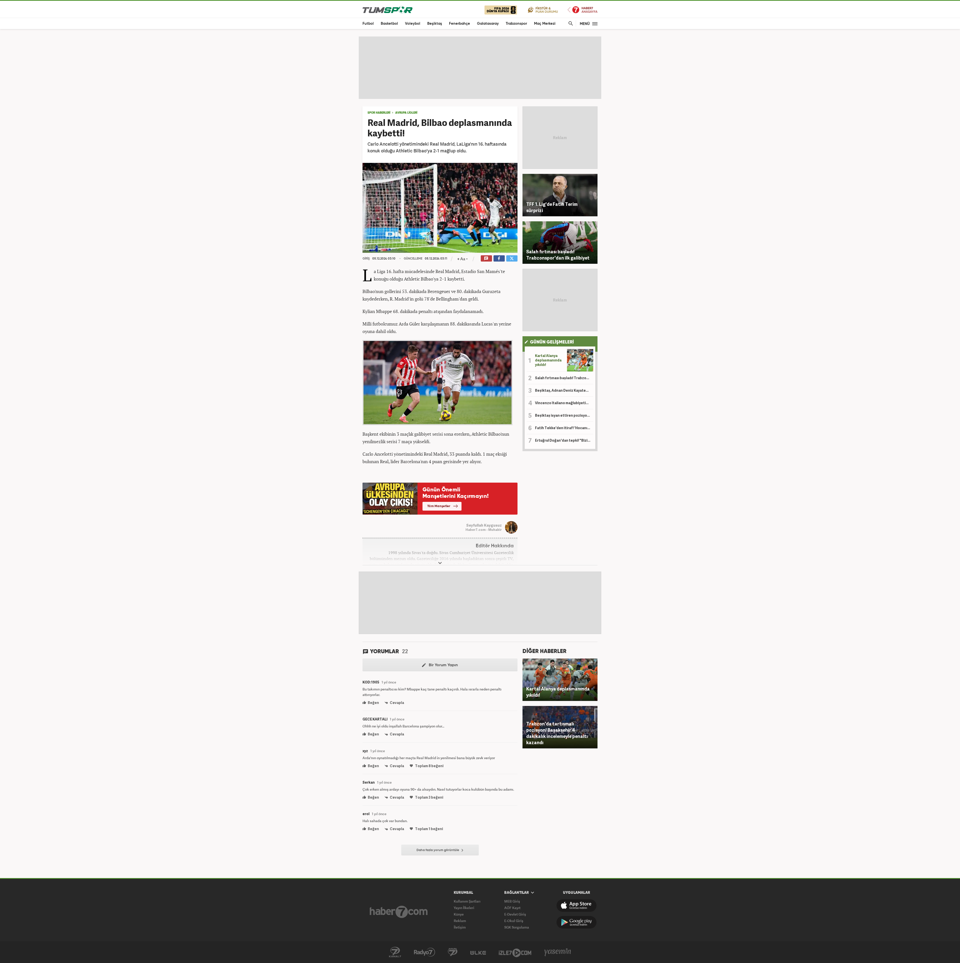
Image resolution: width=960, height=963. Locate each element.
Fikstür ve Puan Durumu (543, 9)
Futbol (368, 23)
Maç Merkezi (545, 23)
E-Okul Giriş (513, 920)
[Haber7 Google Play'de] (576, 922)
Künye (459, 914)
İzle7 (515, 952)
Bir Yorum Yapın (443, 665)
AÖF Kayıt (512, 907)
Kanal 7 (395, 952)
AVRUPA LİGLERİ (406, 112)
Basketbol (389, 23)
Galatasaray (488, 23)
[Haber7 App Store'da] (576, 905)
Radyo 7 (424, 952)
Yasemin (558, 952)
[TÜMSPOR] (387, 9)
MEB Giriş (512, 901)
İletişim (460, 927)
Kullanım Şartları (467, 901)
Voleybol (412, 23)
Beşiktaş (434, 23)
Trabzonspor (516, 23)
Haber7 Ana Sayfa (583, 9)
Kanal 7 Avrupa (453, 952)
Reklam (460, 920)
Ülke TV (478, 952)
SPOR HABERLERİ (379, 112)
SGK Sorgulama (516, 927)
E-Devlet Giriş (515, 914)
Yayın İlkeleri (464, 907)
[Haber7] (399, 912)
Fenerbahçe (459, 23)
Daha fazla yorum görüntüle (438, 850)
